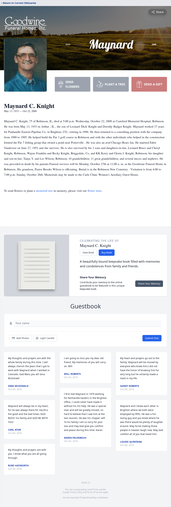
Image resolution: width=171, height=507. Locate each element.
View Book (88, 252)
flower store (95, 191)
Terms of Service (94, 492)
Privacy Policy (76, 492)
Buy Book (107, 252)
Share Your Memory (149, 283)
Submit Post (152, 338)
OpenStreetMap (89, 497)
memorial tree (44, 191)
